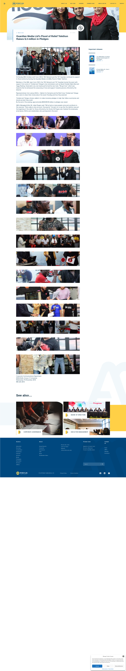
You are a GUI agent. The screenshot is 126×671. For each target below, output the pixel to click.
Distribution (19, 451)
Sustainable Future (43, 455)
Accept (97, 666)
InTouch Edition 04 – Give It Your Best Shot (102, 70)
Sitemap (106, 451)
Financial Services (18, 454)
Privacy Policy (111, 668)
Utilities (18, 464)
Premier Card (86, 441)
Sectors (18, 441)
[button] (123, 656)
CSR (40, 451)
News (40, 453)
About (40, 441)
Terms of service (105, 668)
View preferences (119, 666)
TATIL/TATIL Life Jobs (66, 450)
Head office (106, 448)
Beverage (18, 448)
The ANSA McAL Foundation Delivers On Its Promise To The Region (103, 58)
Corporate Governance (42, 449)
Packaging (18, 459)
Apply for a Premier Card (89, 446)
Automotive (18, 446)
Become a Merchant (88, 448)
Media (17, 457)
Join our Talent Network (64, 447)
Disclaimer (107, 453)
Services (18, 462)
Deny (108, 666)
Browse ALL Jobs (65, 444)
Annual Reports (42, 446)
